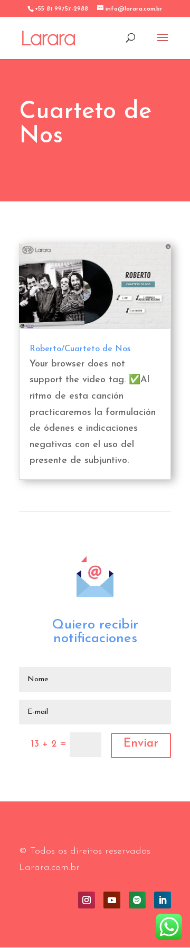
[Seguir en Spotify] (137, 900)
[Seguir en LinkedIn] (162, 900)
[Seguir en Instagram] (86, 900)
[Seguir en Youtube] (111, 900)
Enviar (141, 744)
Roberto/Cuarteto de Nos (80, 349)
